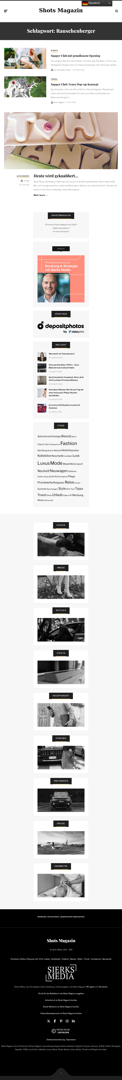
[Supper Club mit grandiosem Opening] (25, 58)
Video (65, 495)
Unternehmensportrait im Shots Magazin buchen (61, 1013)
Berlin (74, 437)
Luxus (43, 463)
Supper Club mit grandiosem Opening (75, 55)
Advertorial (44, 436)
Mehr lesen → (40, 195)
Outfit (51, 476)
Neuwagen (59, 471)
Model (66, 463)
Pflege (71, 476)
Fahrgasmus (55, 444)
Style (62, 488)
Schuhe (77, 483)
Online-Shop (42, 477)
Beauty (66, 436)
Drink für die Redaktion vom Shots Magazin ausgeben (61, 993)
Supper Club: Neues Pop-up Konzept (74, 84)
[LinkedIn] (73, 1021)
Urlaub (57, 495)
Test (73, 489)
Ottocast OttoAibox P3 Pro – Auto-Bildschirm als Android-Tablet (64, 366)
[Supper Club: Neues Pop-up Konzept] (25, 86)
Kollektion (44, 456)
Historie (57, 450)
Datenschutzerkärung (56, 1039)
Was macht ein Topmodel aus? (62, 354)
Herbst (50, 450)
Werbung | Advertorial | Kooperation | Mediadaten (60, 917)
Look (76, 456)
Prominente (45, 482)
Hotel (65, 450)
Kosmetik (58, 455)
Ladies (47, 959)
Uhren (49, 495)
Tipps (79, 488)
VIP (70, 495)
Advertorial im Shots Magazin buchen (61, 1000)
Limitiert (68, 456)
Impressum (71, 1039)
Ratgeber (58, 482)
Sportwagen (52, 489)
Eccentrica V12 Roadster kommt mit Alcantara (64, 406)
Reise (69, 482)
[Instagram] (67, 1021)
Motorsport (76, 463)
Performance (61, 476)
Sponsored (106, 959)
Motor (80, 959)
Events (54, 50)
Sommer (42, 488)
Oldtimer (72, 471)
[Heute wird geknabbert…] (61, 140)
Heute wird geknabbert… (56, 175)
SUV (68, 489)
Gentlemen (56, 959)
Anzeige (56, 436)
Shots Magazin (61, 941)
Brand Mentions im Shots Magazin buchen (61, 1006)
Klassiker (74, 450)
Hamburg (42, 450)
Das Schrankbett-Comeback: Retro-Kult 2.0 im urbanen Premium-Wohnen (66, 378)
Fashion (68, 443)
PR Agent (90, 986)
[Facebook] (54, 1021)
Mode (56, 463)
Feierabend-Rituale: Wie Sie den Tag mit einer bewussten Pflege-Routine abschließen (66, 393)
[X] (48, 1021)
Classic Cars (43, 444)
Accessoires (23, 176)
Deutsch (94, 3)
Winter (40, 500)
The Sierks (102, 986)
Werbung (77, 495)
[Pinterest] (61, 1021)
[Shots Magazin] (61, 10)
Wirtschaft (49, 500)
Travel (54, 79)
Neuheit (43, 471)
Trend (41, 495)
